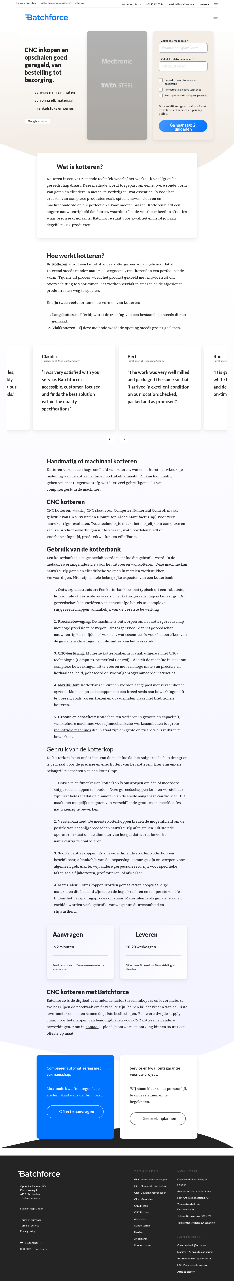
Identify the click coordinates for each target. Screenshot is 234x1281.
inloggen (204, 4)
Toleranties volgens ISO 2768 (194, 1216)
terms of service (176, 110)
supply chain (200, 95)
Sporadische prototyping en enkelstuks (181, 81)
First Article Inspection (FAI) (193, 1197)
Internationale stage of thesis (194, 1258)
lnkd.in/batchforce (131, 4)
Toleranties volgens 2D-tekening (196, 1222)
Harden (138, 1232)
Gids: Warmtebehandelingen (150, 1179)
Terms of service (29, 1225)
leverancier (57, 1013)
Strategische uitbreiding (186, 95)
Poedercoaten (142, 1245)
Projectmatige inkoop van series (183, 89)
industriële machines (72, 730)
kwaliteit (139, 218)
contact (92, 1026)
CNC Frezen (141, 1205)
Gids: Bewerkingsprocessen (150, 1192)
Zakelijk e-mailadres (174, 40)
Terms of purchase (30, 1219)
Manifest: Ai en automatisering (195, 1251)
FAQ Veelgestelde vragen (192, 1265)
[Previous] (110, 438)
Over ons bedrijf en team (191, 1245)
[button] (216, 17)
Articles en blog (186, 1271)
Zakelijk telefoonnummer (177, 59)
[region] (117, 397)
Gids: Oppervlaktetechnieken (151, 1186)
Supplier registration (32, 1208)
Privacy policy (27, 1231)
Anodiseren (141, 1238)
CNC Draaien (141, 1212)
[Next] (123, 438)
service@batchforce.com (181, 4)
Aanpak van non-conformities (194, 1191)
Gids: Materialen (143, 1199)
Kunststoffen (142, 1225)
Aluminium (140, 1218)
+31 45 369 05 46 (154, 4)
